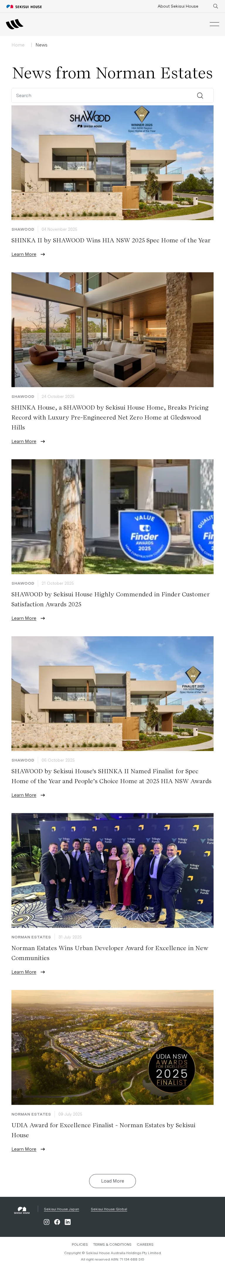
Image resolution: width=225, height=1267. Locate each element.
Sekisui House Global (109, 1209)
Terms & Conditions (112, 1244)
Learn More (23, 254)
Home (18, 45)
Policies (80, 1244)
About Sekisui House (178, 6)
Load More (112, 1181)
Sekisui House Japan (61, 1209)
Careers (145, 1244)
